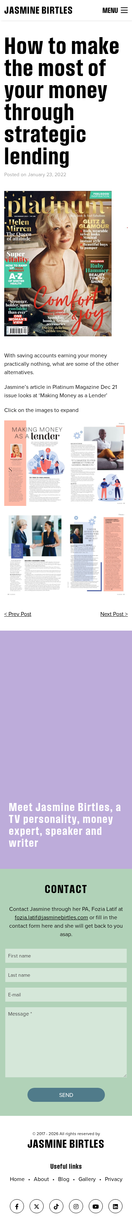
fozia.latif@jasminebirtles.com (51, 917)
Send (66, 1095)
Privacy (113, 1179)
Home (17, 1179)
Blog (63, 1179)
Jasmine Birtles (38, 10)
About (41, 1179)
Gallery (87, 1179)
